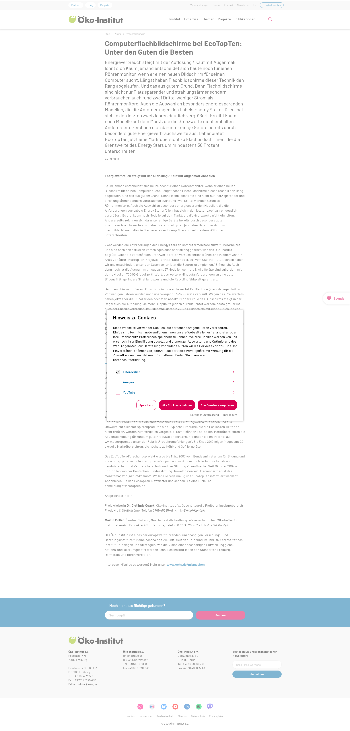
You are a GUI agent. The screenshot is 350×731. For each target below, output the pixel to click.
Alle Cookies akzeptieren (217, 405)
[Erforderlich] (118, 373)
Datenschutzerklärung (129, 360)
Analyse (128, 382)
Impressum (230, 414)
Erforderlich (132, 372)
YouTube (129, 392)
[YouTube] (118, 393)
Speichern (146, 405)
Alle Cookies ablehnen (177, 405)
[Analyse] (118, 383)
